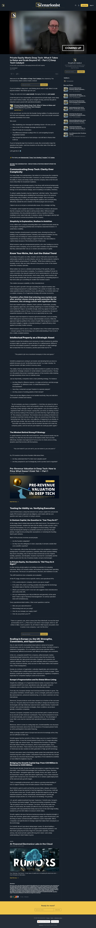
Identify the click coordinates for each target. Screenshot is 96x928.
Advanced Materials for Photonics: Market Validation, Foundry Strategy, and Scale (76, 88)
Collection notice (58, 918)
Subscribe (84, 5)
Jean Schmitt (30, 94)
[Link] (8, 170)
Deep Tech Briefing (35, 157)
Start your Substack (44, 921)
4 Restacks (26, 896)
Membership (25, 157)
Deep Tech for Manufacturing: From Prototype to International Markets (77, 101)
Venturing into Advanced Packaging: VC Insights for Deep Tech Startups (77, 114)
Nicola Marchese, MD (19, 108)
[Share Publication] (78, 5)
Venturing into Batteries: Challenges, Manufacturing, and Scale (77, 127)
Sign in (91, 5)
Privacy (48, 918)
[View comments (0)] (89, 32)
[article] (75, 89)
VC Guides (51, 157)
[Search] (75, 5)
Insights (45, 157)
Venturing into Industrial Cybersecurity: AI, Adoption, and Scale (77, 95)
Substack (41, 925)
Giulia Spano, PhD (13, 473)
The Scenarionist (14, 68)
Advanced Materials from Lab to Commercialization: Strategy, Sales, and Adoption (77, 121)
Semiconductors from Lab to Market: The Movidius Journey (77, 108)
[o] (66, 89)
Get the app (55, 921)
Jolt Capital (51, 94)
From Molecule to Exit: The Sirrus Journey (77, 134)
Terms (52, 918)
